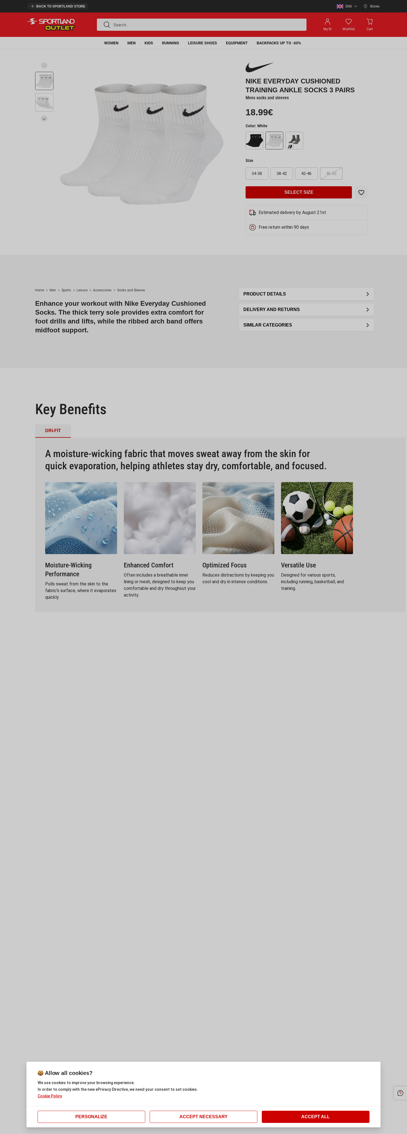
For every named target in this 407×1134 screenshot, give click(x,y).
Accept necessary (203, 1116)
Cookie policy (50, 1096)
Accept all (315, 1116)
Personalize (91, 1116)
